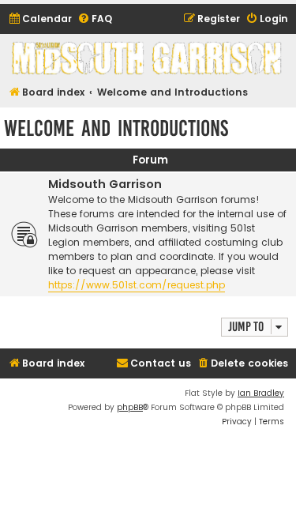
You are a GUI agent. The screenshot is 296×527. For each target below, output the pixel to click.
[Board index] (148, 58)
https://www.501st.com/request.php (136, 285)
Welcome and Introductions (116, 128)
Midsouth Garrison (105, 184)
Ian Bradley (261, 393)
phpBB (130, 407)
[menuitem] (40, 19)
